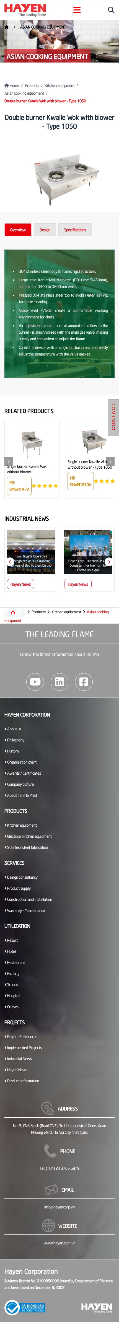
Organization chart (21, 761)
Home (14, 85)
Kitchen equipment (59, 85)
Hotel (11, 951)
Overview (18, 229)
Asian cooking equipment (43, 26)
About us (13, 728)
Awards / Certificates (23, 772)
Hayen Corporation (27, 714)
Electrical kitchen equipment (29, 836)
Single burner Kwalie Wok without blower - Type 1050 (90, 464)
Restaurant (15, 962)
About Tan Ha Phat (21, 795)
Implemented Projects (24, 1047)
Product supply (18, 888)
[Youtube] (35, 682)
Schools (12, 984)
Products (32, 85)
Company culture (20, 784)
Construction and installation (29, 899)
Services (14, 862)
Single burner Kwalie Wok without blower (27, 468)
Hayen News (21, 584)
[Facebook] (84, 682)
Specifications (75, 229)
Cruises (12, 1006)
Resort (12, 940)
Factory (12, 973)
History (12, 750)
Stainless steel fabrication (27, 847)
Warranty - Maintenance (25, 910)
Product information (22, 1080)
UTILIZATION (17, 925)
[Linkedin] (59, 682)
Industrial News (19, 1058)
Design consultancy (22, 876)
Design (45, 229)
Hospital (13, 995)
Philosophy (15, 739)
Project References (21, 1036)
